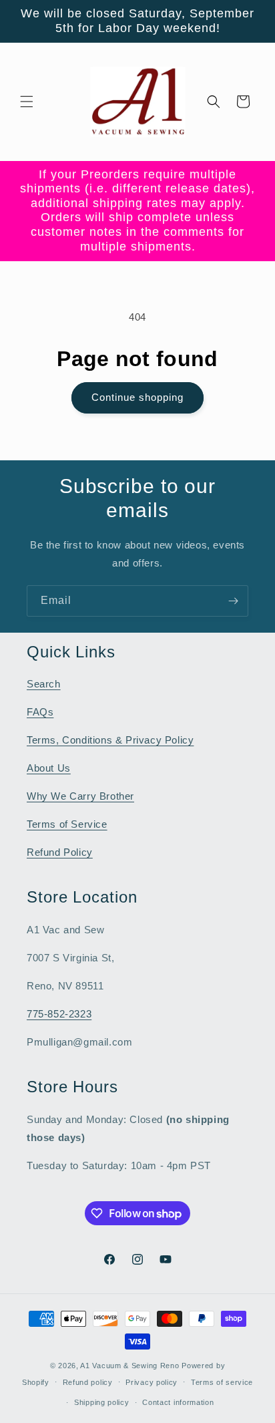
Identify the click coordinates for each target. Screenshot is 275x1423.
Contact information (178, 1402)
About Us (49, 768)
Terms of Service (67, 824)
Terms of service (222, 1382)
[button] (26, 101)
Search (44, 683)
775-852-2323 (59, 1013)
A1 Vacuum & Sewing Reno (129, 1366)
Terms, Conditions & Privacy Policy (110, 740)
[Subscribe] (233, 601)
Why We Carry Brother (80, 796)
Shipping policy (101, 1402)
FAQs (40, 712)
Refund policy (88, 1382)
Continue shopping (137, 397)
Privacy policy (151, 1382)
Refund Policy (60, 852)
